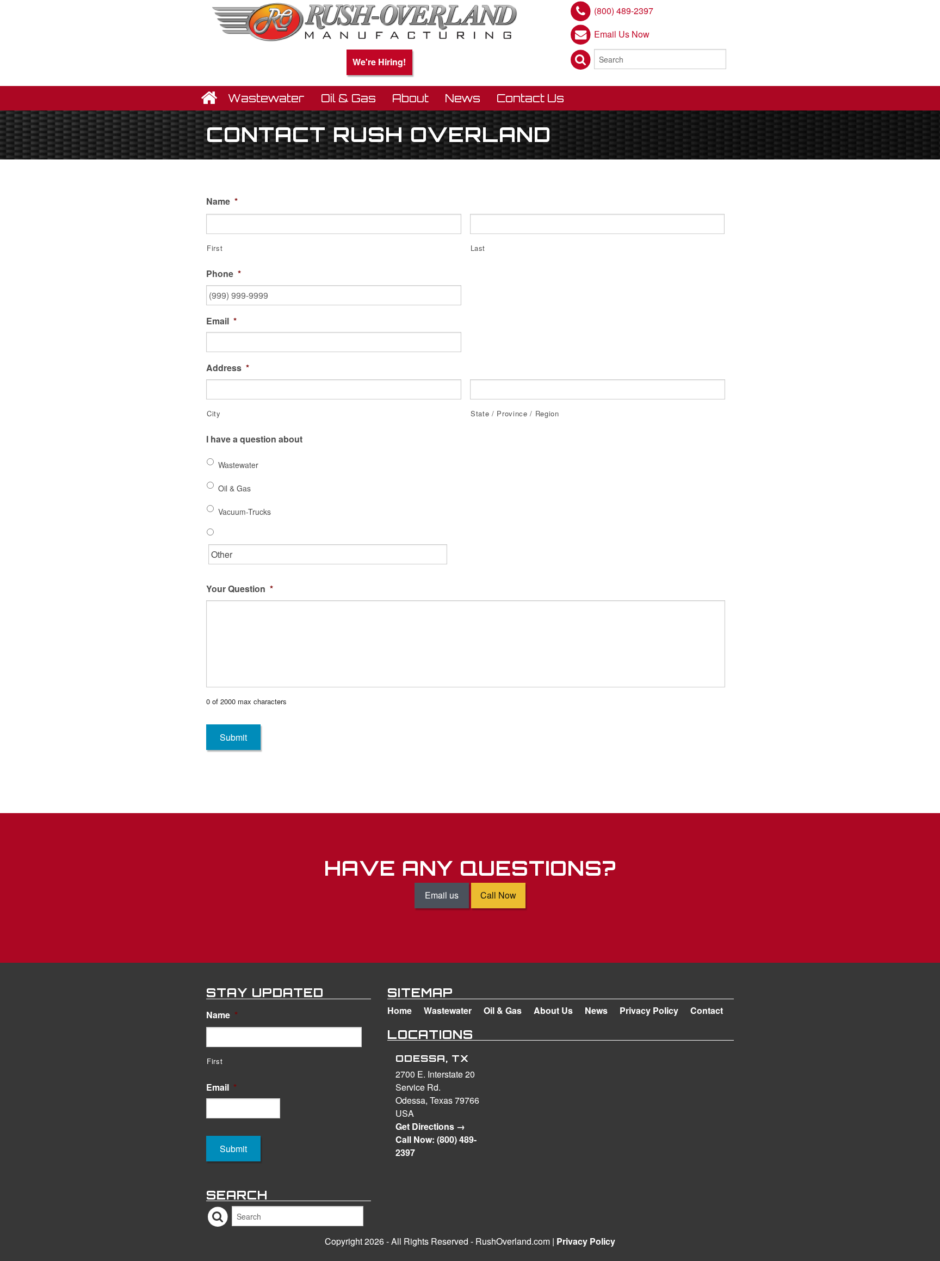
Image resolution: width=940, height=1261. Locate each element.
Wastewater (266, 98)
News (462, 98)
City (214, 413)
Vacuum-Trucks (244, 511)
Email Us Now (622, 33)
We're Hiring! (379, 62)
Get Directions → (430, 1126)
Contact (706, 1010)
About (410, 98)
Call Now (498, 895)
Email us (442, 895)
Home (399, 1010)
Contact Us (530, 98)
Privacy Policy (649, 1010)
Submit (233, 737)
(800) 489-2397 (623, 10)
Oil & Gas (348, 98)
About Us (553, 1010)
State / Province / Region (515, 413)
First (214, 248)
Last (478, 248)
